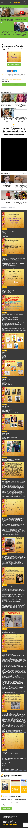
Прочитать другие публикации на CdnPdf (14, 170)
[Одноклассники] (12, 71)
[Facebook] (10, 71)
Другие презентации (17, 79)
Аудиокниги (14, 820)
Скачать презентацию (15, 84)
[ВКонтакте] (8, 71)
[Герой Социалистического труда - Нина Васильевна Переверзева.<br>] (13, 455)
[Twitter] (16, 71)
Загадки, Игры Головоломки (9, 822)
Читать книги (6, 820)
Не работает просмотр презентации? (8, 207)
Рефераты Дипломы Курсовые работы (11, 818)
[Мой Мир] (14, 71)
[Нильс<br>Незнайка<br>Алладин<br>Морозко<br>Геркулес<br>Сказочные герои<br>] (13, 349)
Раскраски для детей (7, 821)
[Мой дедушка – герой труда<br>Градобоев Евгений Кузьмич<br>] (13, 627)
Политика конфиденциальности (10, 816)
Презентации (9, 79)
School (14, 3)
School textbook (10, 825)
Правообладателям (7, 817)
